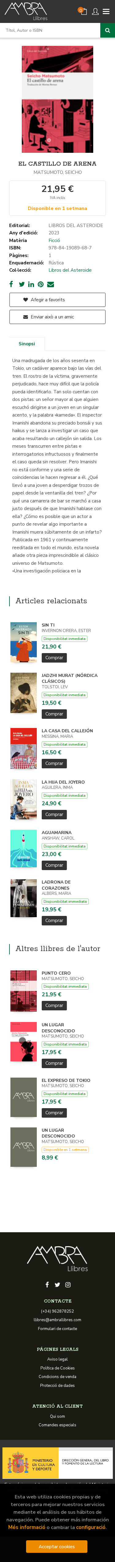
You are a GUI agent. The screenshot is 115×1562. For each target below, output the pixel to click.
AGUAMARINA (56, 833)
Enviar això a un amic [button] (51, 317)
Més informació (26, 1527)
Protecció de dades (57, 1385)
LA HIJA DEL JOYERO (63, 782)
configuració (90, 1527)
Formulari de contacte (57, 1329)
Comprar (54, 658)
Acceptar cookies (57, 1546)
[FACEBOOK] (47, 1284)
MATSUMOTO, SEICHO (57, 172)
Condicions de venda (57, 1377)
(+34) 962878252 (57, 1311)
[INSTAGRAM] (68, 1284)
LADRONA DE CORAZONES (56, 885)
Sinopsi (27, 344)
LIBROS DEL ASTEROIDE (75, 225)
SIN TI (48, 625)
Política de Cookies (57, 1368)
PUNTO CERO (56, 973)
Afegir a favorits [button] (47, 299)
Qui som (57, 1416)
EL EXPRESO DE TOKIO (66, 1080)
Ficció (54, 240)
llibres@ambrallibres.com (57, 1320)
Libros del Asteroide (70, 270)
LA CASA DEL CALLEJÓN (67, 731)
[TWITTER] (57, 1284)
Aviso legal (57, 1359)
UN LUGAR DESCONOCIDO (58, 1028)
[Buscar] (107, 30)
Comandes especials (57, 1425)
